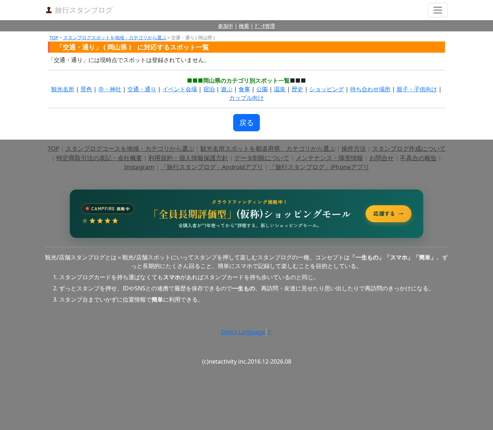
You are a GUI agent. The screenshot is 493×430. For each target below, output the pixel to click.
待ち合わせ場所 (370, 89)
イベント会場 (179, 89)
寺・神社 (109, 89)
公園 (262, 89)
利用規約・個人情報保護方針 (188, 158)
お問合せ (381, 158)
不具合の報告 (418, 158)
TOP (53, 37)
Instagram (139, 167)
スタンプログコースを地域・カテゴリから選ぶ (129, 148)
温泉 (279, 89)
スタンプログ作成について (409, 148)
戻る (246, 122)
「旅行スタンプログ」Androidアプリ (212, 167)
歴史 (297, 89)
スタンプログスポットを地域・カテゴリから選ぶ (114, 37)
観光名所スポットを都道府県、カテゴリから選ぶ (267, 148)
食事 (244, 89)
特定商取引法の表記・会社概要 (99, 158)
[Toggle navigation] (438, 10)
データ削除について (261, 158)
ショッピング (326, 89)
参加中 (225, 25)
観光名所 (62, 89)
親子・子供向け (417, 89)
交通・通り (141, 89)
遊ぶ (226, 89)
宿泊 (209, 89)
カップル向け (246, 98)
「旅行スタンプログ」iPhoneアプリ (319, 167)
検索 (244, 25)
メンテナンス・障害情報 (329, 158)
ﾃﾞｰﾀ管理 (265, 25)
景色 (86, 89)
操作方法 (353, 148)
